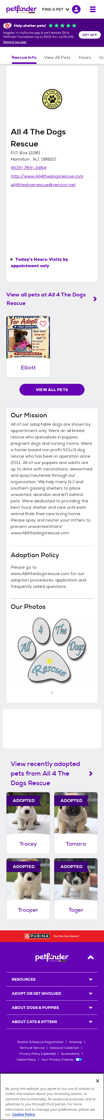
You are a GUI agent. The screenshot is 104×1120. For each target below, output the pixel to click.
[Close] (97, 1081)
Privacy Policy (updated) (37, 1054)
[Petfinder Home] (21, 9)
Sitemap (75, 1042)
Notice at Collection (64, 1048)
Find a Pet (52, 9)
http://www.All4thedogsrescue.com (47, 176)
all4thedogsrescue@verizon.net (43, 185)
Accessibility (70, 1054)
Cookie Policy (26, 1059)
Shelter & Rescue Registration (40, 1042)
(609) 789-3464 (28, 167)
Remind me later (15, 42)
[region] (52, 1096)
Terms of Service (32, 1048)
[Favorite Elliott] (43, 324)
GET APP (89, 35)
